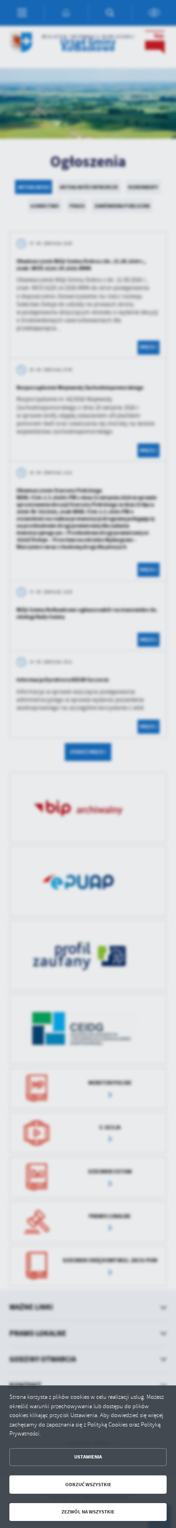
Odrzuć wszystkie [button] (88, 1484)
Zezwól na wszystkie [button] (88, 1511)
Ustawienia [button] (88, 1456)
